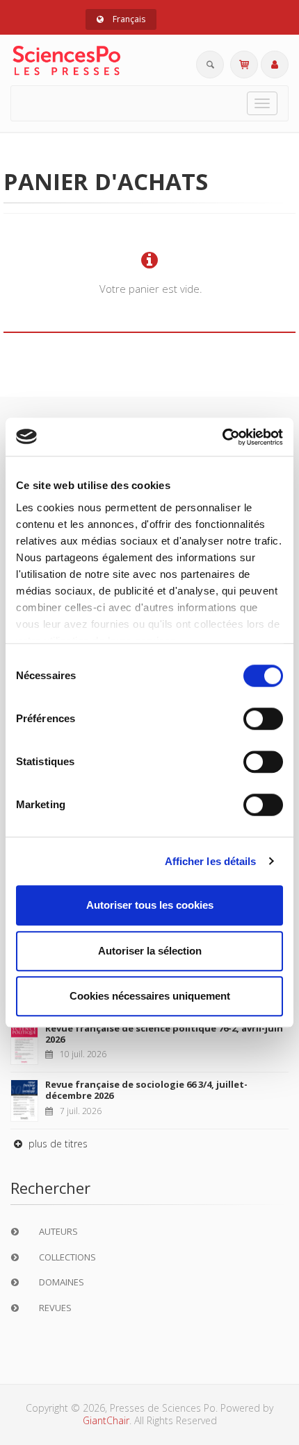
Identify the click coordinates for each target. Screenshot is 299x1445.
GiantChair (106, 1420)
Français (128, 19)
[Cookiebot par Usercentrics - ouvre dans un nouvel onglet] (222, 437)
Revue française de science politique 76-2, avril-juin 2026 (164, 1033)
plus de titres (57, 1143)
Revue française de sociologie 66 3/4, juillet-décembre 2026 (146, 1090)
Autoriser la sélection (150, 951)
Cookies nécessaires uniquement (150, 996)
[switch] (263, 719)
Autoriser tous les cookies (149, 905)
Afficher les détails (211, 861)
